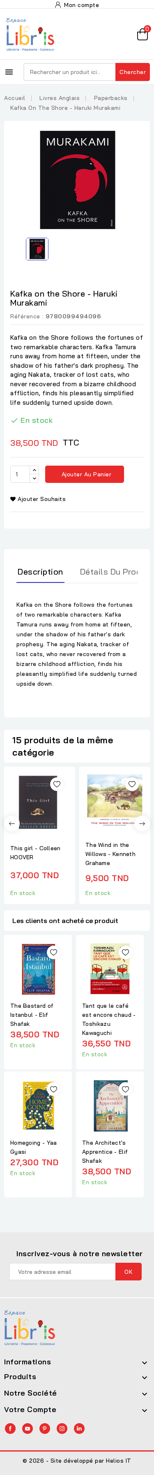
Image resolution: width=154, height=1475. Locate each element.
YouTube (27, 1428)
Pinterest (44, 1428)
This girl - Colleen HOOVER (35, 852)
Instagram (62, 1428)
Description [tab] (40, 571)
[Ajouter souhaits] (57, 784)
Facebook (10, 1428)
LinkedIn (79, 1428)
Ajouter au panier (85, 474)
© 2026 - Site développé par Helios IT (77, 1460)
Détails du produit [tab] (116, 571)
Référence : (27, 316)
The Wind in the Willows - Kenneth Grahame (110, 854)
